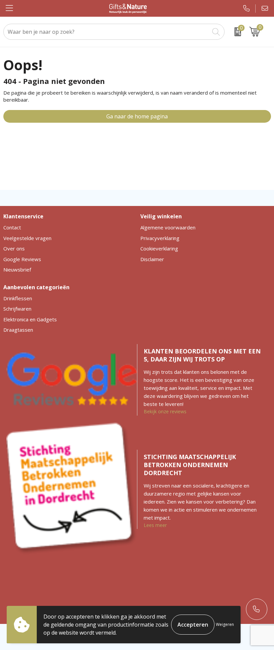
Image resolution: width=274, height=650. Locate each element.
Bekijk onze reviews (165, 411)
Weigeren (225, 624)
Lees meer (155, 525)
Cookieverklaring (159, 248)
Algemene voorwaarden (167, 227)
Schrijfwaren (17, 308)
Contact (12, 227)
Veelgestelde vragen (27, 238)
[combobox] (106, 31)
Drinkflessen (17, 298)
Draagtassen (18, 329)
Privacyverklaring (159, 238)
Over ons (14, 248)
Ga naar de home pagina (137, 116)
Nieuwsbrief (17, 269)
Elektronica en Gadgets (30, 319)
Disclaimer (152, 259)
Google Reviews (22, 259)
